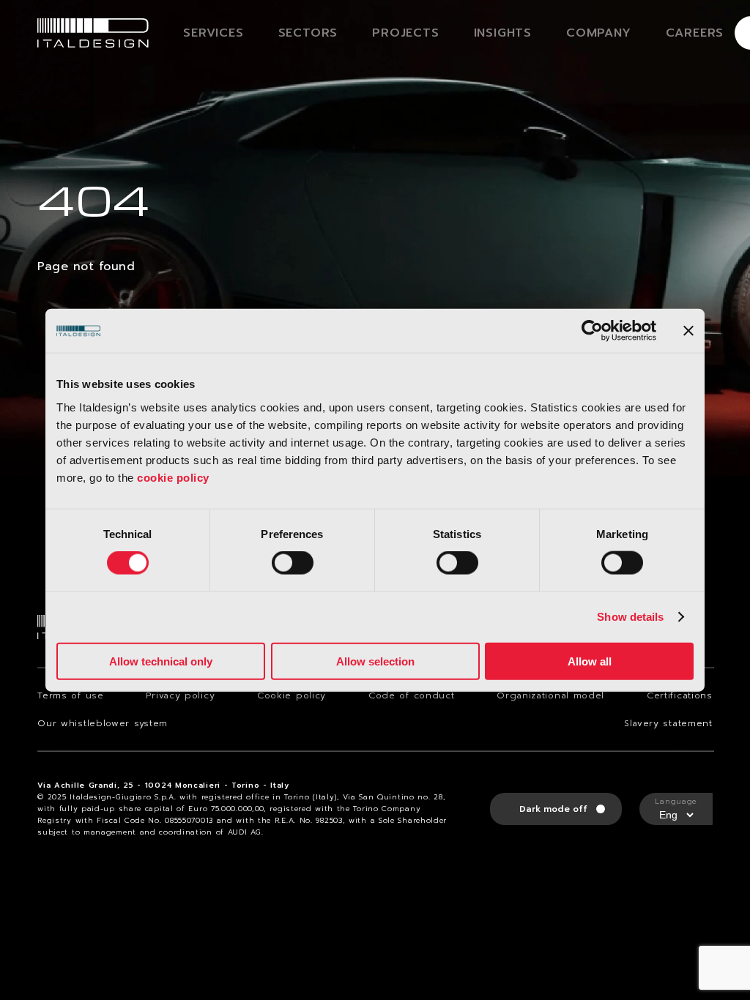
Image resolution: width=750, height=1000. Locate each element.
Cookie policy (291, 695)
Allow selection (375, 660)
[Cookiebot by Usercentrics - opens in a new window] (592, 331)
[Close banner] (688, 331)
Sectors (308, 33)
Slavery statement (668, 723)
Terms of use (70, 695)
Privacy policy (180, 695)
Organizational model (550, 695)
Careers (695, 33)
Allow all (590, 660)
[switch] (292, 563)
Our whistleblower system (102, 723)
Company (598, 33)
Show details (630, 617)
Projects (405, 33)
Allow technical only (160, 660)
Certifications (680, 695)
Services (213, 33)
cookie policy (173, 477)
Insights (503, 33)
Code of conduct (411, 695)
